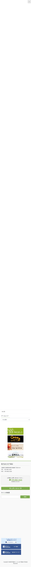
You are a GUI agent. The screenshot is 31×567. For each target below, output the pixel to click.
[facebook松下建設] (11, 546)
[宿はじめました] (15, 431)
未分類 (3, 411)
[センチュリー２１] (15, 438)
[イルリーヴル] (15, 446)
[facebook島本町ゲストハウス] (11, 552)
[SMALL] (15, 454)
